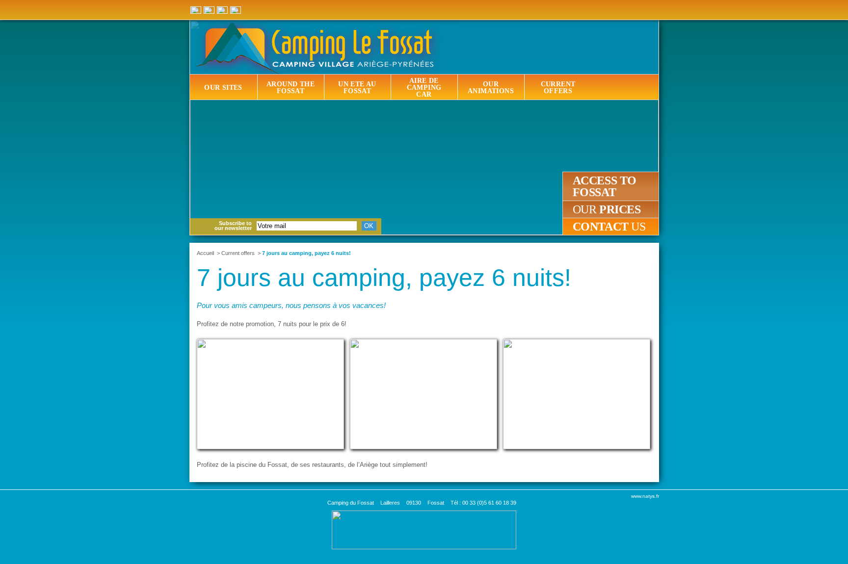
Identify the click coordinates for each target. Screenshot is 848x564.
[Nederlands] (235, 10)
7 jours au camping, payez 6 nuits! (306, 253)
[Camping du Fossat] (425, 48)
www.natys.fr (645, 496)
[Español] (209, 10)
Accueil (205, 253)
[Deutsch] (196, 10)
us (609, 226)
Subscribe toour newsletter (233, 226)
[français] (222, 10)
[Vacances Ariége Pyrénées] (424, 529)
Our (607, 209)
